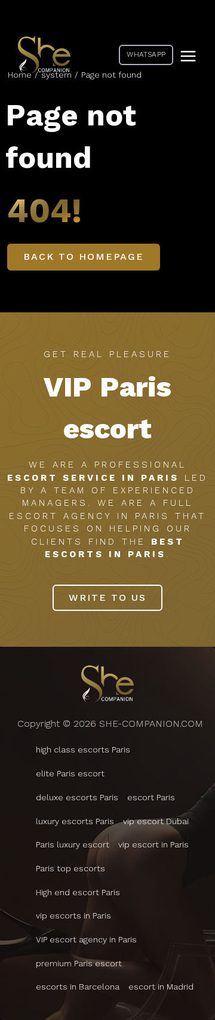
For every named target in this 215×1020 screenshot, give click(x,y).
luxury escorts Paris (75, 821)
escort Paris (151, 797)
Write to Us (107, 597)
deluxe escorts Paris (77, 797)
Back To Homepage (83, 256)
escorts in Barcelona (77, 986)
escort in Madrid (161, 986)
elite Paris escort (70, 773)
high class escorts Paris (83, 749)
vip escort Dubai (156, 821)
